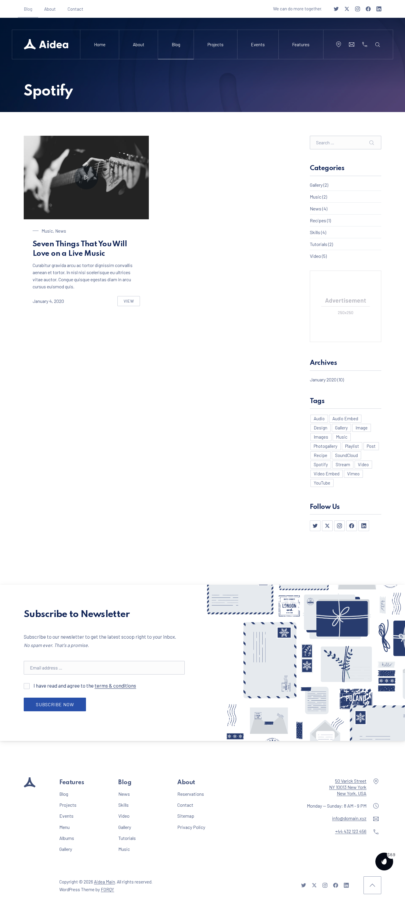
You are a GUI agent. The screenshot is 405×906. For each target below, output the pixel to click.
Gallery (316, 185)
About (50, 9)
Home (100, 44)
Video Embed (326, 473)
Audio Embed (345, 418)
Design (320, 427)
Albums (66, 838)
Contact (75, 9)
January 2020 (323, 379)
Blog (28, 9)
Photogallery (325, 446)
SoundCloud (346, 455)
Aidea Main (104, 881)
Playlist (352, 446)
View (132, 302)
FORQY (107, 889)
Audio (319, 418)
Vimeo (353, 473)
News (60, 231)
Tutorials (318, 244)
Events (258, 44)
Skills (315, 232)
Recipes (318, 220)
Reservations (190, 794)
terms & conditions (115, 685)
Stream (343, 464)
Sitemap (185, 816)
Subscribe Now (55, 704)
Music (47, 231)
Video (315, 256)
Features (301, 44)
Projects (216, 44)
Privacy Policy (191, 827)
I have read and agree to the (98, 685)
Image (361, 427)
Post (371, 446)
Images (321, 437)
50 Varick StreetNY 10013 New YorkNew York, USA (347, 787)
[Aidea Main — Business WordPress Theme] (46, 44)
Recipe (320, 455)
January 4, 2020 (48, 301)
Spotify (321, 464)
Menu (64, 827)
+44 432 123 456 (350, 831)
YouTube (322, 482)
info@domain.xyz (349, 818)
